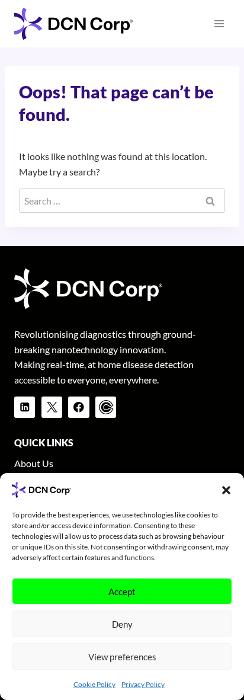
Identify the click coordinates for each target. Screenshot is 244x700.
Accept (122, 591)
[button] (226, 490)
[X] (51, 407)
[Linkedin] (24, 407)
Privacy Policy (143, 684)
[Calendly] (105, 407)
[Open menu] (219, 23)
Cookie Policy (94, 684)
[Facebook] (78, 407)
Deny (122, 624)
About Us (33, 463)
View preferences (122, 656)
